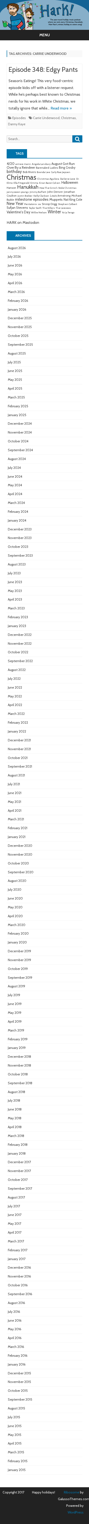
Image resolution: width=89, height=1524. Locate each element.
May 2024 (15, 485)
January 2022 (17, 731)
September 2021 (20, 766)
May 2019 (14, 1013)
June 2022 (15, 687)
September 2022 (20, 661)
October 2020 (18, 863)
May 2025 (15, 379)
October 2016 (18, 1285)
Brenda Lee (43, 172)
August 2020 (17, 881)
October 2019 (18, 969)
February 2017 (17, 1250)
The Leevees (63, 207)
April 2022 (15, 705)
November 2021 (19, 749)
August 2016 (16, 1303)
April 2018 (15, 1127)
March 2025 (16, 397)
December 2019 (19, 951)
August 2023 (17, 564)
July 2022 (14, 678)
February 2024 (18, 511)
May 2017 (14, 1223)
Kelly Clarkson (41, 195)
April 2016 (15, 1338)
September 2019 (20, 977)
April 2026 (15, 283)
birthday (14, 171)
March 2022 (16, 714)
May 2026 (15, 274)
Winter (54, 212)
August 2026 (17, 248)
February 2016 (18, 1355)
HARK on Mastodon (23, 222)
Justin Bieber (25, 195)
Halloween (69, 182)
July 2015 (14, 1417)
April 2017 (14, 1232)
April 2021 (14, 810)
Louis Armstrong (60, 195)
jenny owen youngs (18, 192)
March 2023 (16, 608)
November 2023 (20, 538)
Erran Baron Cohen (49, 182)
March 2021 (16, 819)
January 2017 (16, 1259)
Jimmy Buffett (38, 192)
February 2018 (18, 1144)
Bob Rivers (29, 172)
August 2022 (17, 670)
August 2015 (16, 1408)
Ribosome (71, 1492)
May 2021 (14, 802)
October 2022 (18, 652)
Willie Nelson (39, 212)
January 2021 (16, 837)
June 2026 (15, 265)
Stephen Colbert (67, 204)
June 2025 (15, 371)
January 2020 (17, 942)
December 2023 (20, 529)
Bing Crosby (67, 167)
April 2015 (15, 1443)
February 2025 (18, 406)
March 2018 (16, 1136)
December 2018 (19, 1056)
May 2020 (15, 907)
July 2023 (14, 573)
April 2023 (15, 599)
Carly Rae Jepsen (60, 172)
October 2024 (18, 441)
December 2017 (19, 1162)
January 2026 (17, 309)
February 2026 (18, 301)
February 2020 (18, 933)
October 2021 (18, 758)
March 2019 (16, 1030)
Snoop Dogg (49, 204)
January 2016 (17, 1364)
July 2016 (14, 1311)
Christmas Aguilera (48, 178)
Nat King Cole (73, 199)
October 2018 (18, 1074)
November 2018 (19, 1065)
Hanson (11, 187)
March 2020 (16, 925)
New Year (15, 203)
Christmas (68, 118)
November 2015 (19, 1382)
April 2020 (15, 916)
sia (39, 204)
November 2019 (19, 960)
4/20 (10, 163)
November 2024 (20, 432)
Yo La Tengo (68, 212)
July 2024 (14, 468)
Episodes (19, 118)
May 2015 (14, 1435)
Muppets (56, 199)
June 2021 (14, 793)
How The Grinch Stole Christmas (57, 187)
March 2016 (16, 1347)
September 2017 (20, 1188)
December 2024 (20, 423)
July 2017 (14, 1206)
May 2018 (14, 1118)
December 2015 (19, 1373)
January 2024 (17, 520)
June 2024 (15, 476)
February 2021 (17, 828)
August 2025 (17, 353)
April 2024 (15, 494)
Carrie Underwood (46, 118)
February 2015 (18, 1461)
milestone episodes (31, 199)
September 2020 (20, 872)
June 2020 (15, 898)
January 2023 (17, 626)
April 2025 (15, 388)
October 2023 (18, 547)
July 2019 (14, 995)
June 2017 (14, 1215)
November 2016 (19, 1276)
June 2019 (15, 1004)
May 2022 (15, 696)
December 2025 (20, 318)
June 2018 (15, 1109)
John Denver (55, 192)
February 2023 (18, 617)
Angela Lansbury (41, 164)
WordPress (76, 1512)
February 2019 (18, 1039)
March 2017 (16, 1241)
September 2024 (20, 450)
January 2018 (17, 1153)
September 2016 (20, 1294)
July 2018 (14, 1100)
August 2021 (16, 775)
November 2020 (20, 854)
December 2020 (20, 845)
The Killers (48, 207)
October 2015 (18, 1390)
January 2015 (17, 1470)
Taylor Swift (35, 207)
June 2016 (15, 1320)
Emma (34, 182)
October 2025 (18, 336)
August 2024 (17, 459)
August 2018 (16, 1092)
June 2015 (15, 1426)
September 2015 (20, 1399)
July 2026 (14, 256)
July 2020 (14, 889)
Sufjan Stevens (17, 207)
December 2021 (19, 740)
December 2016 (19, 1267)
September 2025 (20, 344)
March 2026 (16, 292)
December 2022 (20, 635)
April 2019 (15, 1021)
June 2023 (15, 582)
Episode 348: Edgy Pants (43, 69)
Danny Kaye (16, 124)
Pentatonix (30, 204)
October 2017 (18, 1180)
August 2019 (16, 986)
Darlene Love (67, 178)
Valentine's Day (18, 212)
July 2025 (14, 362)
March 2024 (16, 503)
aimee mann (23, 164)
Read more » (61, 108)
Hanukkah (27, 187)
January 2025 (17, 415)
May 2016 (14, 1329)
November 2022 (20, 643)
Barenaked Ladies (47, 167)
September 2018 (20, 1083)
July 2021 (14, 784)
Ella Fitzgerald (21, 182)
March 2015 (16, 1452)
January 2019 (17, 1048)
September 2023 (20, 555)
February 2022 (18, 722)
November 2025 (20, 327)
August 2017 (16, 1197)
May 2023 (15, 591)
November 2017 (19, 1171)
